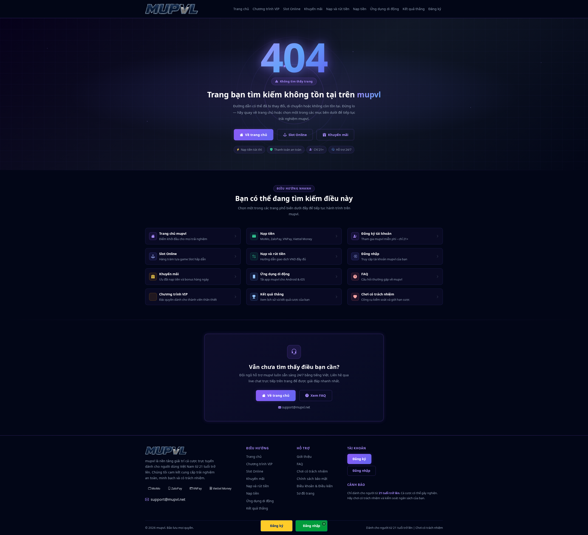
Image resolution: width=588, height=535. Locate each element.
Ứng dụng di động (384, 9)
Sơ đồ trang (305, 493)
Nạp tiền (359, 9)
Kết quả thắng (414, 9)
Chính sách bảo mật (312, 478)
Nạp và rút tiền (337, 9)
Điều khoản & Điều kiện (315, 486)
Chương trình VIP (266, 9)
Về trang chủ (256, 134)
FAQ (300, 464)
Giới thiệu (304, 456)
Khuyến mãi (313, 9)
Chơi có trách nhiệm (312, 471)
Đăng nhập (361, 470)
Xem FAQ (318, 395)
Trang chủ (241, 9)
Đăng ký (434, 9)
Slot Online (291, 9)
